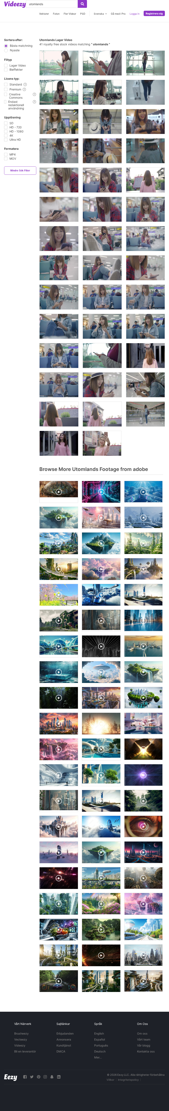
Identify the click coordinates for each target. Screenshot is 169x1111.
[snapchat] (52, 1077)
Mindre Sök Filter (20, 170)
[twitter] (32, 1077)
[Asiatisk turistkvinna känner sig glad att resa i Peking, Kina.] (145, 355)
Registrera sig (154, 13)
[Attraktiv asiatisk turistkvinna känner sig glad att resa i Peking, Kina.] (102, 414)
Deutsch (100, 1051)
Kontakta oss (146, 1051)
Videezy (19, 1045)
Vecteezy (20, 1039)
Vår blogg (143, 1045)
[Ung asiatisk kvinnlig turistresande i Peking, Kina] (58, 443)
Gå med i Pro (118, 13)
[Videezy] (15, 4)
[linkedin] (58, 1077)
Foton (56, 13)
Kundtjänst (63, 1045)
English (99, 1033)
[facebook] (25, 1077)
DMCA (60, 1051)
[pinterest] (38, 1077)
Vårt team (143, 1039)
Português (101, 1045)
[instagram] (45, 1077)
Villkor (110, 1079)
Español (99, 1039)
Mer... (98, 1057)
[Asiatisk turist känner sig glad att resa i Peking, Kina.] (59, 414)
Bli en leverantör (25, 1051)
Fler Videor (70, 13)
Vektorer (44, 13)
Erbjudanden (65, 1033)
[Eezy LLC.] (10, 1077)
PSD (82, 13)
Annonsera (63, 1039)
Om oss (142, 1033)
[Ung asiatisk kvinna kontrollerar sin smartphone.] (102, 355)
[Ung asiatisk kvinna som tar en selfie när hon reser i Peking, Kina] (101, 443)
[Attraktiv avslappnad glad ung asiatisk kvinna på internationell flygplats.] (59, 63)
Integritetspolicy (128, 1079)
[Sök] (82, 4)
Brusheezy (21, 1033)
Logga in (135, 13)
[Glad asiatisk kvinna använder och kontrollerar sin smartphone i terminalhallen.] (59, 121)
